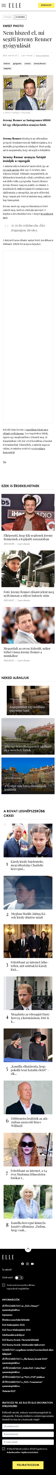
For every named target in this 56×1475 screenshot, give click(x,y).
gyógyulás (17, 63)
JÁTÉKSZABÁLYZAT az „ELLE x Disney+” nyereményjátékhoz (20, 1308)
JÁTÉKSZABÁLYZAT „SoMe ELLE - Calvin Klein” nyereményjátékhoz (24, 1370)
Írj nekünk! (7, 1269)
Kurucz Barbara (42, 55)
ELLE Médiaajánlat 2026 (13, 1325)
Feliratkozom (28, 1465)
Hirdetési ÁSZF (9, 1391)
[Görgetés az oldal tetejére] (28, 1249)
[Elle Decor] (15, 5)
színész (28, 63)
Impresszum (7, 1315)
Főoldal (8, 17)
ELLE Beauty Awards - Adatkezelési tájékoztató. (23, 1345)
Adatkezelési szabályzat (13, 1335)
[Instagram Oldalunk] (27, 1264)
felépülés (7, 68)
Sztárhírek (20, 17)
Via (4, 461)
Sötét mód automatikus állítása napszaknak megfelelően (21, 1287)
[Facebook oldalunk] (22, 1263)
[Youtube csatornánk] (32, 1264)
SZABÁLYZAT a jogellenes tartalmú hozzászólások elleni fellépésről (27, 1352)
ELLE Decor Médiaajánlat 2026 (16, 1330)
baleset (7, 63)
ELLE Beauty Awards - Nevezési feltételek (20, 1340)
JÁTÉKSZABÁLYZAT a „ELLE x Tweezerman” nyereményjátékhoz (22, 1384)
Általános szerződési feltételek (16, 1320)
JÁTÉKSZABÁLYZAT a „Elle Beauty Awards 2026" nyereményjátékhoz (25, 1361)
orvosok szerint (11, 169)
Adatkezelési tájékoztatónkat (22, 1452)
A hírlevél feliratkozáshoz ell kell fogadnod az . (27, 1451)
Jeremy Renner (40, 63)
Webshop (46, 5)
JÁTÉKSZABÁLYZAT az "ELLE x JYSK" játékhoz (23, 1377)
